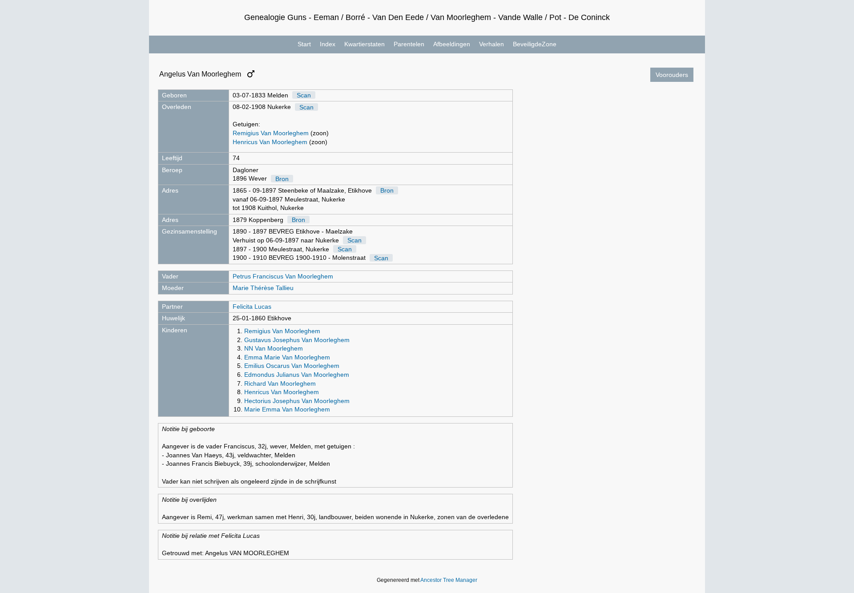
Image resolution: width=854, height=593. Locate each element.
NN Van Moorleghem (273, 348)
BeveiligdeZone (534, 44)
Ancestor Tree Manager (448, 580)
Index (327, 44)
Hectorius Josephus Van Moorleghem (297, 400)
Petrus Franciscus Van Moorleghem (283, 276)
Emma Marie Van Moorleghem (287, 357)
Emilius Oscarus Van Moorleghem (291, 365)
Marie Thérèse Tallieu (263, 287)
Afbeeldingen (451, 44)
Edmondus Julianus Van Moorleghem (296, 374)
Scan (304, 95)
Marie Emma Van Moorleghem (287, 409)
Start (304, 44)
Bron (282, 178)
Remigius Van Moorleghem (271, 133)
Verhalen (491, 44)
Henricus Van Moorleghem (270, 141)
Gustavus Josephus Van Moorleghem (297, 339)
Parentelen (409, 44)
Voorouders (672, 74)
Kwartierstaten (364, 44)
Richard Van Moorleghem (280, 383)
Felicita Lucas (252, 306)
